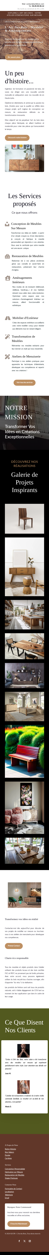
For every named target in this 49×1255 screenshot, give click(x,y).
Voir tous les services (25, 382)
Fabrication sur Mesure (14, 1172)
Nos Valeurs (9, 1152)
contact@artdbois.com (35, 4)
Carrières (8, 1158)
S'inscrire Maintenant (18, 1224)
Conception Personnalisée (15, 1169)
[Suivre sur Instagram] (24, 1241)
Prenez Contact (14, 946)
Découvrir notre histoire (17, 138)
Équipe (7, 1155)
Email (7, 1198)
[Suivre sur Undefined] (30, 1241)
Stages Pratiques (11, 1178)
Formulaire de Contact (13, 1189)
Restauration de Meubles (14, 1175)
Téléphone (9, 1195)
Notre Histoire (10, 1149)
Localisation (9, 1192)
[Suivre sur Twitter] (19, 1241)
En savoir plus (14, 57)
